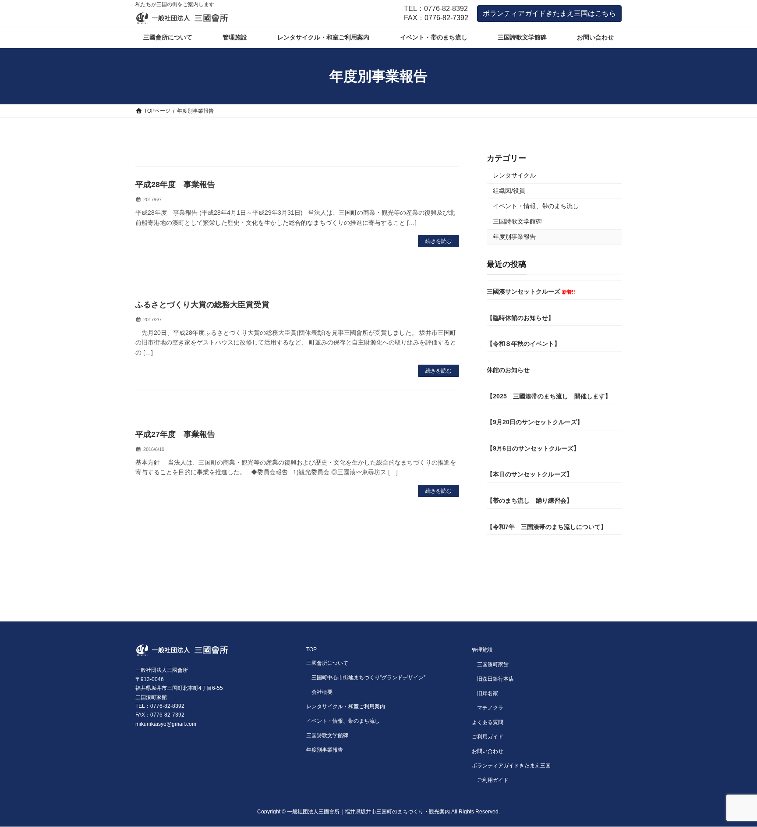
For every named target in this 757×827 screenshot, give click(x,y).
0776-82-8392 (446, 8)
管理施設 (482, 650)
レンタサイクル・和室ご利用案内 (345, 706)
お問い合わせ (487, 751)
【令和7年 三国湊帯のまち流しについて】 (547, 526)
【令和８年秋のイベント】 (523, 343)
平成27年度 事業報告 (175, 434)
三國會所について (327, 663)
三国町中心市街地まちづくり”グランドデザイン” (368, 677)
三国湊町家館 (493, 664)
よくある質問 (487, 722)
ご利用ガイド (487, 737)
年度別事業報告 (514, 236)
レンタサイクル (514, 175)
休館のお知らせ (508, 369)
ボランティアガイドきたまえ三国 (511, 766)
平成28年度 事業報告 (175, 184)
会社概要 (322, 692)
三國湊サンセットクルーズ (531, 291)
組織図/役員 (509, 190)
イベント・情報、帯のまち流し (536, 205)
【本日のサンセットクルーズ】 (530, 474)
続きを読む (438, 241)
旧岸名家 (487, 693)
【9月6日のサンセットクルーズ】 (533, 448)
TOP (311, 649)
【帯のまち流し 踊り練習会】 (530, 500)
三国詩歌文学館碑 (517, 221)
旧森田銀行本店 (495, 679)
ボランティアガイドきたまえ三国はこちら (549, 13)
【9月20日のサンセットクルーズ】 (535, 422)
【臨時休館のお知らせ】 (520, 317)
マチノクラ (490, 708)
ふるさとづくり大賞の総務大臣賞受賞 (202, 304)
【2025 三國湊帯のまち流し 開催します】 (549, 396)
